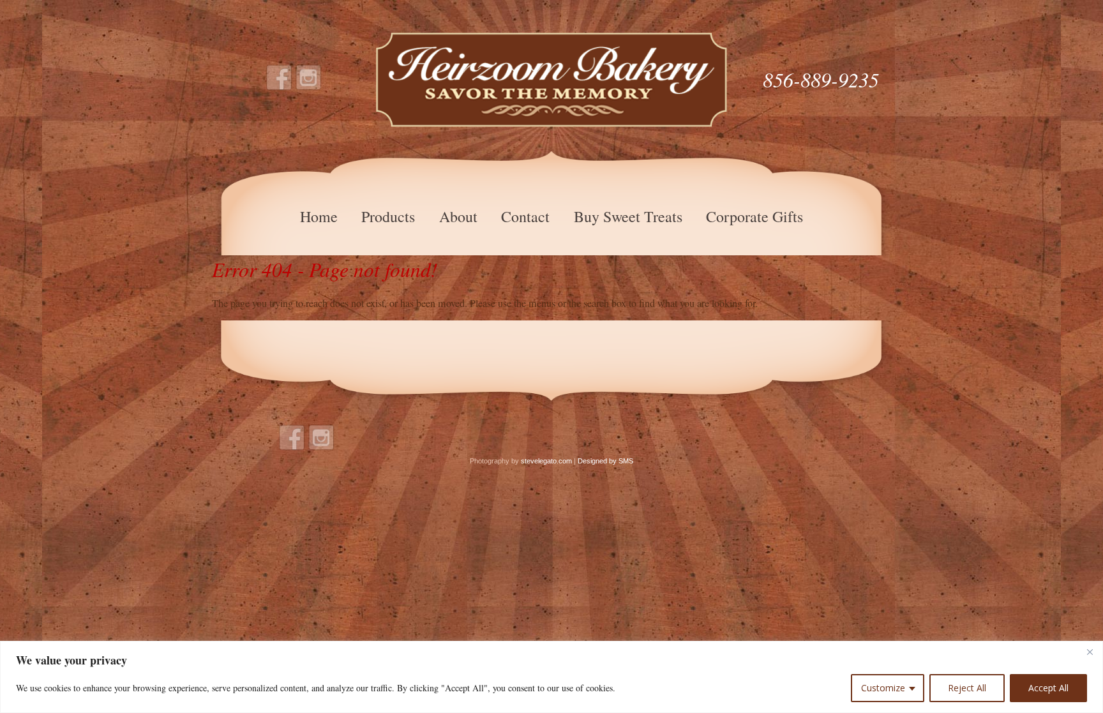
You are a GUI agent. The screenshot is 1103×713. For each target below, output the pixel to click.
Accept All (1048, 688)
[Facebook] (279, 78)
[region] (551, 677)
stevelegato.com (546, 461)
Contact (525, 216)
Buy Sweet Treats (628, 216)
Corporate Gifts (754, 216)
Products (388, 216)
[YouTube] (309, 78)
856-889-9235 (821, 79)
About (458, 216)
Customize (883, 688)
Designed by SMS (605, 461)
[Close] (1089, 651)
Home (319, 216)
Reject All (967, 688)
